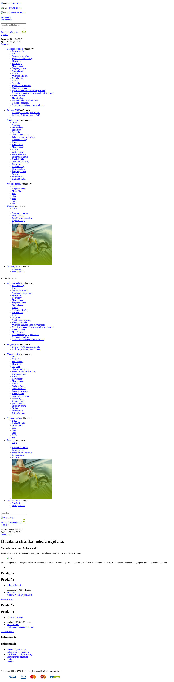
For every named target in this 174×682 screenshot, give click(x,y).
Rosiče (15, 81)
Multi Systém (17, 98)
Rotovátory (17, 63)
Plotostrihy (16, 61)
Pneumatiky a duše (20, 157)
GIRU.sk (66, 671)
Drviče (15, 73)
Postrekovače (17, 78)
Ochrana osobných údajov (18, 652)
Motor (14, 122)
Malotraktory (17, 66)
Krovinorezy (17, 144)
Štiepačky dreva (19, 68)
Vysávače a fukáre (20, 76)
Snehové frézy (18, 152)
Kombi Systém (18, 95)
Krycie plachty (18, 220)
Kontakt (10, 662)
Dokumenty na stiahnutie (17, 657)
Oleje (14, 208)
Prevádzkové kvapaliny (22, 218)
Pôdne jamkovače (19, 88)
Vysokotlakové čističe (21, 85)
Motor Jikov (17, 191)
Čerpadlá (16, 83)
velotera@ (16, 12)
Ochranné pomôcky (20, 103)
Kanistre (15, 223)
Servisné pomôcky (20, 213)
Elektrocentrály (18, 169)
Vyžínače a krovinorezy (22, 58)
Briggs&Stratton (19, 179)
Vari (13, 203)
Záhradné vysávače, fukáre (23, 137)
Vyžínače (16, 125)
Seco (14, 193)
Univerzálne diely (19, 139)
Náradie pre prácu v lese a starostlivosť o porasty (33, 93)
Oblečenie (16, 269)
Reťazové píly (18, 51)
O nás (9, 659)
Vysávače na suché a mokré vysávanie (28, 90)
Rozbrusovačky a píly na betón (25, 100)
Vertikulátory (17, 71)
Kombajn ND (18, 159)
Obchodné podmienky (16, 649)
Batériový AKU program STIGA (26, 115)
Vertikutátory (17, 127)
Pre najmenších (18, 216)
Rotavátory (16, 164)
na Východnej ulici (15, 617)
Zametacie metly (19, 154)
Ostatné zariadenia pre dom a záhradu (28, 105)
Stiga (14, 196)
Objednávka (6, 44)
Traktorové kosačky (20, 56)
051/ (15, 3)
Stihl (14, 198)
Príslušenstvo (17, 176)
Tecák (14, 201)
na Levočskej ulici (14, 585)
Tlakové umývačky (20, 135)
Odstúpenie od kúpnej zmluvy (19, 654)
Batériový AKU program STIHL (26, 112)
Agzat (14, 186)
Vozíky (15, 174)
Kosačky (16, 54)
